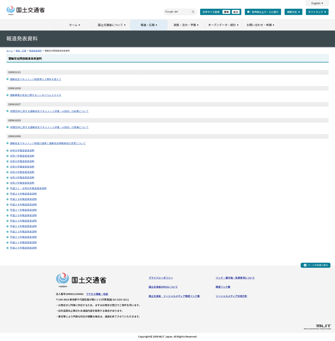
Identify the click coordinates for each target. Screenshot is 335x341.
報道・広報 (21, 51)
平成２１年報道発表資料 (23, 242)
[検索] (193, 12)
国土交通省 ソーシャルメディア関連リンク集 (174, 296)
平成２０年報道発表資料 (23, 247)
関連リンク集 (223, 286)
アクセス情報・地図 (97, 294)
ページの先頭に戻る (318, 265)
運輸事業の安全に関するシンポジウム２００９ (35, 95)
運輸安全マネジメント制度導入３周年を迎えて (35, 79)
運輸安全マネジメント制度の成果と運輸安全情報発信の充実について (48, 143)
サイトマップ (315, 12)
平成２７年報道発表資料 (23, 210)
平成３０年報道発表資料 (23, 193)
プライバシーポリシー (161, 277)
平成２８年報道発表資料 (23, 204)
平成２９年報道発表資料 (23, 199)
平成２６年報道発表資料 (23, 215)
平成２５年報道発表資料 (23, 220)
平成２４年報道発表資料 (23, 226)
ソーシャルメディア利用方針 (231, 296)
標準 (226, 12)
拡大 (235, 12)
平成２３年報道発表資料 (23, 231)
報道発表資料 (35, 51)
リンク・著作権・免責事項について (235, 277)
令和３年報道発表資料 (22, 177)
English (315, 3)
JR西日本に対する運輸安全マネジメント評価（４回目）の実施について (49, 127)
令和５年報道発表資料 (22, 166)
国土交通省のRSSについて (163, 286)
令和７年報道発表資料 (22, 155)
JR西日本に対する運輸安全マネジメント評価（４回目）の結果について (49, 111)
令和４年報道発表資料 (22, 172)
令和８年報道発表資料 (22, 150)
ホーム (9, 51)
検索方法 (292, 12)
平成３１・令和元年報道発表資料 (28, 188)
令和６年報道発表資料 (22, 161)
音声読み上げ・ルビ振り (265, 12)
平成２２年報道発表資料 (23, 237)
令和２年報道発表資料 (22, 182)
